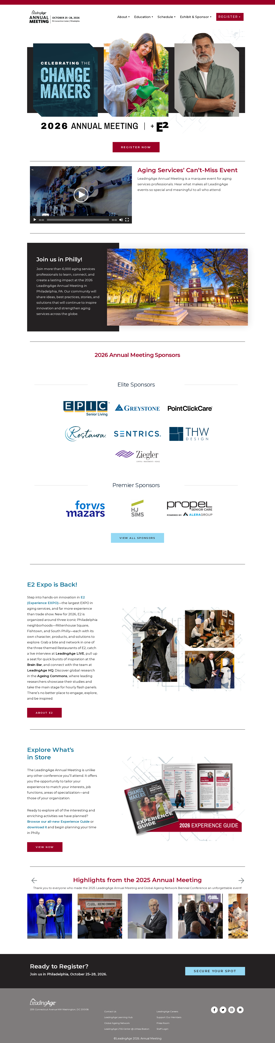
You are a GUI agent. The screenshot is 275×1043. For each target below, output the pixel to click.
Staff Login (162, 1028)
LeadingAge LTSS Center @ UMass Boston (126, 1028)
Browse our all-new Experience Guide (58, 821)
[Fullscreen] (127, 220)
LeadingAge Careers (167, 1011)
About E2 (44, 712)
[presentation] (34, 880)
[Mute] (121, 220)
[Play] (35, 220)
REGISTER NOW (136, 147)
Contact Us (110, 1011)
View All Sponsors (137, 537)
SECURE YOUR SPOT (215, 971)
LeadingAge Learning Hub (118, 1017)
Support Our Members (169, 1017)
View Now (45, 847)
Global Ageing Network (117, 1023)
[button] (81, 194)
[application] (81, 195)
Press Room (163, 1023)
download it (37, 827)
